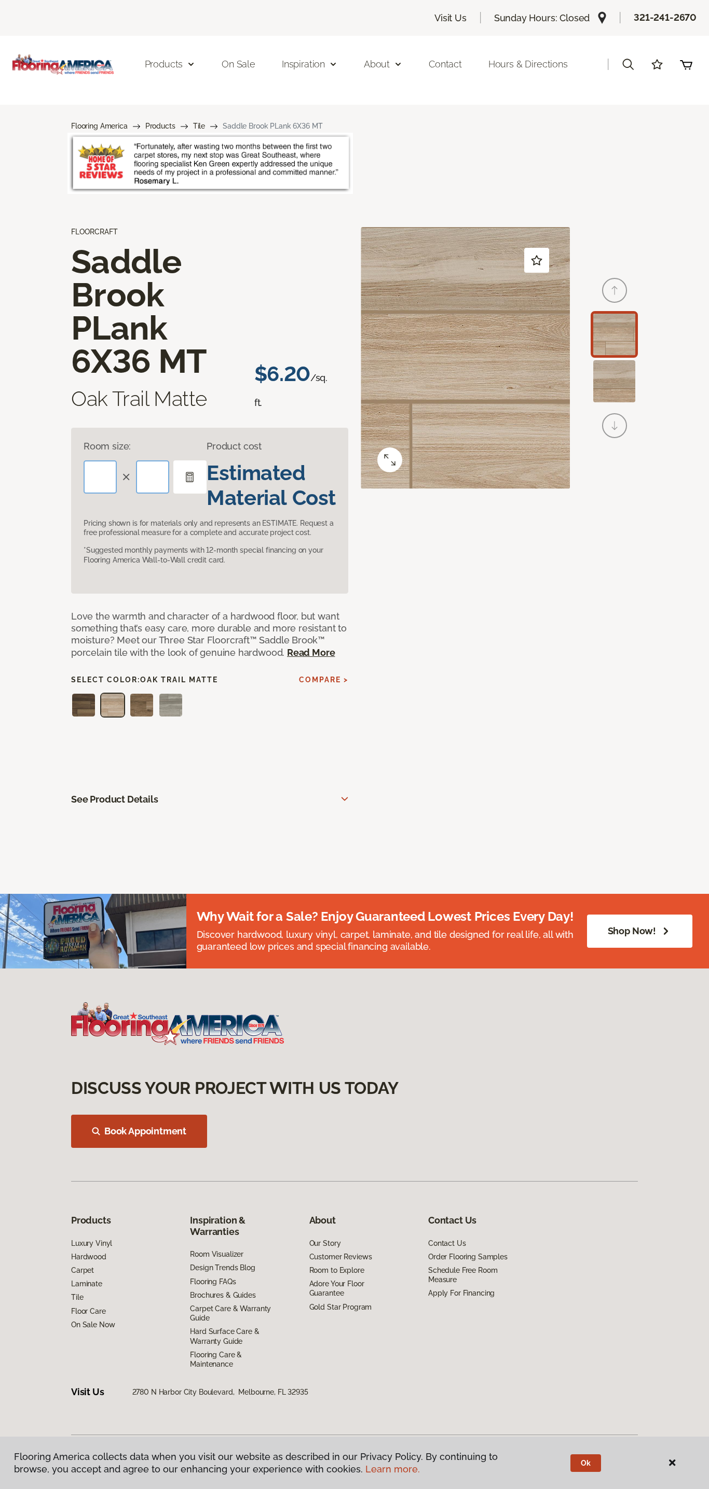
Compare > (323, 680)
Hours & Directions (528, 64)
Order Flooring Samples (468, 1257)
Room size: (107, 446)
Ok (586, 1463)
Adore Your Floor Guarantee (336, 1288)
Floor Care (88, 1311)
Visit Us (450, 17)
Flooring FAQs (213, 1281)
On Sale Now (93, 1325)
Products (160, 126)
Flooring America (99, 126)
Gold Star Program (340, 1307)
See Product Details (114, 799)
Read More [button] (311, 652)
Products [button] (164, 64)
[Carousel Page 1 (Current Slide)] (614, 334)
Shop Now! (632, 930)
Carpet (82, 1270)
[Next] (614, 425)
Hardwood (88, 1257)
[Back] (614, 290)
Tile (199, 126)
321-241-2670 (665, 17)
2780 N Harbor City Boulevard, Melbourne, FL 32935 (220, 1392)
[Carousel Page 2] (614, 381)
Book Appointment (145, 1131)
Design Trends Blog (222, 1267)
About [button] (377, 64)
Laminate (86, 1284)
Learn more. (392, 1469)
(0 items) (686, 64)
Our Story (325, 1243)
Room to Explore (336, 1270)
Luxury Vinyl (91, 1243)
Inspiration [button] (303, 64)
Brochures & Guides (222, 1295)
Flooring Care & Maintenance (216, 1359)
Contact (445, 64)
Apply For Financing (461, 1293)
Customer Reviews (340, 1257)
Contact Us (447, 1243)
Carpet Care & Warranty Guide (230, 1313)
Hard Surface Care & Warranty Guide (224, 1336)
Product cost (234, 446)
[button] (628, 64)
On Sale (238, 64)
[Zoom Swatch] (389, 459)
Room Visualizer (216, 1254)
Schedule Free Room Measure (462, 1275)
